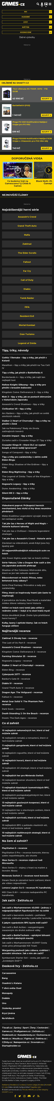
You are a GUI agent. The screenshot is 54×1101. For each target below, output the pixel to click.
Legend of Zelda (27, 343)
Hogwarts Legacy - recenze (17, 661)
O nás (5, 1087)
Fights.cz (29, 1038)
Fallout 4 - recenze (12, 697)
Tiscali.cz (7, 1028)
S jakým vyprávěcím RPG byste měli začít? (24, 923)
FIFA (27, 307)
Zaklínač (27, 244)
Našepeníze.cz (21, 1042)
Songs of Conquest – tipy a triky (19, 452)
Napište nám (36, 1087)
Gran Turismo (27, 334)
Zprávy (17, 1028)
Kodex (41, 1085)
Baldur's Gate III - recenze (16, 679)
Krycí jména (8, 1013)
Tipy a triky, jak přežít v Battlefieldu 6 (22, 373)
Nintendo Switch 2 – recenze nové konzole (25, 876)
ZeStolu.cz (38, 1031)
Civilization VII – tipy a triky (16, 409)
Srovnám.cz (37, 1042)
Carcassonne (9, 973)
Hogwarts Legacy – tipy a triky (18, 484)
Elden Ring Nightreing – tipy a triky (21, 472)
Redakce (14, 1085)
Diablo (27, 289)
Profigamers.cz (22, 1031)
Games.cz (7, 1031)
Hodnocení (25, 32)
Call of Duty (27, 280)
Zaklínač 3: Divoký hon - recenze (19, 638)
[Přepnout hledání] (38, 4)
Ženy (33, 1028)
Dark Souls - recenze (13, 709)
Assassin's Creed (27, 217)
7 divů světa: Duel (11, 988)
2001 (25, 22)
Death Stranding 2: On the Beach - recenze (25, 713)
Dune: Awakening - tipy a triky (18, 488)
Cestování (42, 1028)
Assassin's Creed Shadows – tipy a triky (23, 404)
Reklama (5, 1085)
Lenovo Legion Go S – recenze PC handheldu (26, 888)
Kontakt (48, 1085)
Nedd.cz (6, 1038)
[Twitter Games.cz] (20, 1096)
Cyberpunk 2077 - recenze (16, 674)
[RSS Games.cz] (38, 1096)
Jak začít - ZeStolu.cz (17, 900)
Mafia (27, 235)
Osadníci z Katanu (12, 983)
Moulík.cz (18, 1038)
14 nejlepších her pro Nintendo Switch (22, 775)
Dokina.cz (41, 1038)
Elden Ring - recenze (13, 670)
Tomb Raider (27, 298)
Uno (4, 1003)
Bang (5, 978)
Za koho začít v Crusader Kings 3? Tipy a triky (27, 440)
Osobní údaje (31, 1085)
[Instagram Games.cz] (24, 1096)
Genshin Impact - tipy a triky (17, 436)
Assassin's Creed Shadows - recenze (22, 647)
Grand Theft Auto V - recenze (18, 688)
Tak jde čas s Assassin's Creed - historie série (26, 538)
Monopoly (7, 993)
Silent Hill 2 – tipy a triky (15, 493)
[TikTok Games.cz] (34, 1096)
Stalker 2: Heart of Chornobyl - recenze (23, 665)
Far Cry (27, 271)
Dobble (6, 998)
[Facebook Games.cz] (15, 1096)
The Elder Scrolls (27, 253)
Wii (25, 12)
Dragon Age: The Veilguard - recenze (22, 692)
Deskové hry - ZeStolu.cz (20, 966)
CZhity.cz (7, 1042)
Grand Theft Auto (27, 226)
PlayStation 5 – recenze (14, 848)
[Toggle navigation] (50, 4)
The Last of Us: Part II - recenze (19, 643)
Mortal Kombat (27, 325)
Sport (26, 1028)
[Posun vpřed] (49, 170)
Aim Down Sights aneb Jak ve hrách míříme (25, 558)
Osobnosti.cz (9, 1035)
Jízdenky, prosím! (11, 1008)
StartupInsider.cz (11, 1046)
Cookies (22, 1085)
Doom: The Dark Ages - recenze (19, 718)
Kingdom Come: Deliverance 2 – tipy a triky (25, 392)
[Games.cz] (13, 4)
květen (25, 27)
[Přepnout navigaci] (42, 4)
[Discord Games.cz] (29, 1096)
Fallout (27, 262)
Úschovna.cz (43, 1035)
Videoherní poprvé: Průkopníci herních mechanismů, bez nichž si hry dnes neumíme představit (26, 508)
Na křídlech (8, 1018)
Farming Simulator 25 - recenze (19, 656)
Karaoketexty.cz (26, 1035)
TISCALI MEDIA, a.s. (29, 1090)
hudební (26, 17)
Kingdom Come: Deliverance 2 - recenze (24, 652)
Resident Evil (27, 316)
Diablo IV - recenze (12, 683)
